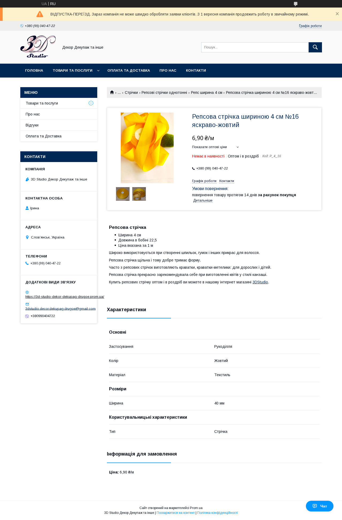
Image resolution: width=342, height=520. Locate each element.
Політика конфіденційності (217, 513)
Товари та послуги (72, 70)
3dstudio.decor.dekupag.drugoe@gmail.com (60, 308)
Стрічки (131, 92)
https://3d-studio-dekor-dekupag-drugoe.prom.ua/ (64, 297)
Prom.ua (196, 508)
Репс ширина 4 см (206, 92)
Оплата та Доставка (128, 70)
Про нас (168, 70)
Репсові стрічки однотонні (164, 92)
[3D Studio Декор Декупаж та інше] (38, 57)
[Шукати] (315, 47)
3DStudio (260, 282)
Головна (34, 70)
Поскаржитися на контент (176, 513)
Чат (323, 506)
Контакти (196, 70)
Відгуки (32, 125)
